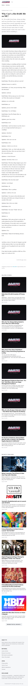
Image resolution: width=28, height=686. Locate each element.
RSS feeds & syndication (7, 655)
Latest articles (5, 651)
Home (3, 5)
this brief (15, 266)
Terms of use (5, 665)
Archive (8, 5)
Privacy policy (5, 663)
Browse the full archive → (14, 624)
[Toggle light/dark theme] (12, 2)
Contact (3, 669)
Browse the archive (6, 653)
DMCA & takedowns (6, 667)
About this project (6, 657)
